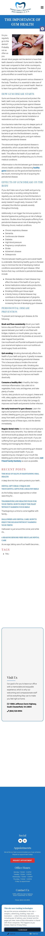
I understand (22, 930)
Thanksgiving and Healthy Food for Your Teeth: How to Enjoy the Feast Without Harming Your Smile (19, 504)
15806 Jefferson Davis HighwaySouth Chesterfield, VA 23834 (22, 894)
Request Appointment (22, 860)
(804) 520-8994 (15, 711)
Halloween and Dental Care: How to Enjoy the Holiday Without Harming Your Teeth (19, 522)
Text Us (35, 934)
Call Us (12, 934)
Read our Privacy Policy (18, 925)
